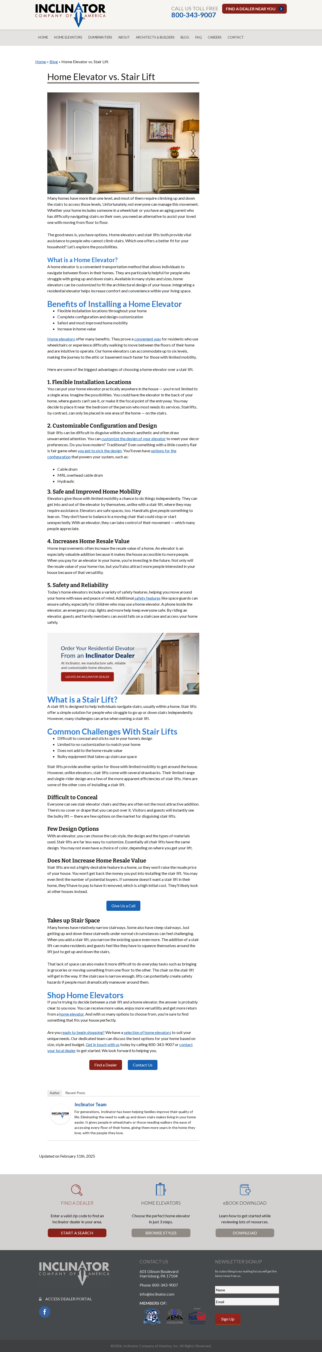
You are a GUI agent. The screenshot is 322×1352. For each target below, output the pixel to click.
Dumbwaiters (100, 37)
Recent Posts (75, 1093)
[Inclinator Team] (60, 1113)
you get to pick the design (100, 450)
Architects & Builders (155, 37)
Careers (215, 37)
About (124, 37)
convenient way (147, 338)
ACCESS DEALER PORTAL (67, 1298)
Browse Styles (161, 1232)
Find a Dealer (105, 1064)
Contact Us (142, 1064)
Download (245, 1232)
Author (54, 1093)
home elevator (71, 1014)
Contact (236, 37)
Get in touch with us (102, 1044)
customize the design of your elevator (133, 438)
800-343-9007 (193, 15)
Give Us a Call (123, 905)
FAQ (198, 37)
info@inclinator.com (157, 1294)
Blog (185, 37)
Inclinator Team (90, 1104)
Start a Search (77, 1232)
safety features (147, 598)
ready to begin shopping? (83, 1032)
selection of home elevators (147, 1032)
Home (43, 37)
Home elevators (61, 338)
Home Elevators (68, 37)
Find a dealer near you (250, 8)
